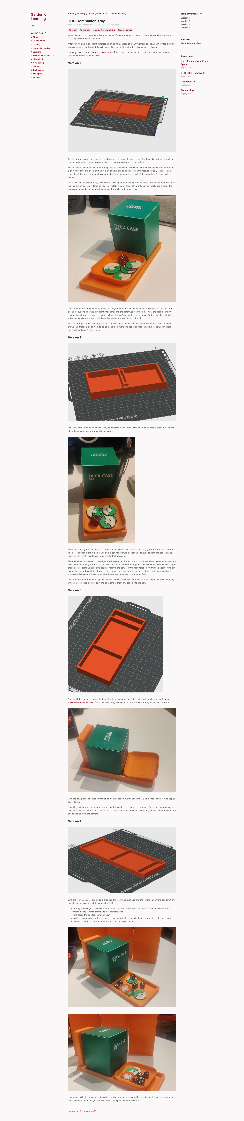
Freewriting (187, 90)
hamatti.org (73, 1111)
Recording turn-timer (191, 43)
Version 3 (185, 24)
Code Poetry (188, 81)
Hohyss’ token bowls (102, 52)
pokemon (85, 30)
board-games (125, 30)
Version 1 (185, 18)
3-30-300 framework (193, 73)
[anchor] (83, 63)
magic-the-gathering (105, 30)
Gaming (81, 13)
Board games (95, 13)
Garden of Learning (39, 16)
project (73, 30)
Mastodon (89, 1111)
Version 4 (185, 27)
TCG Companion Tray (115, 13)
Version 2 (185, 21)
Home (71, 13)
